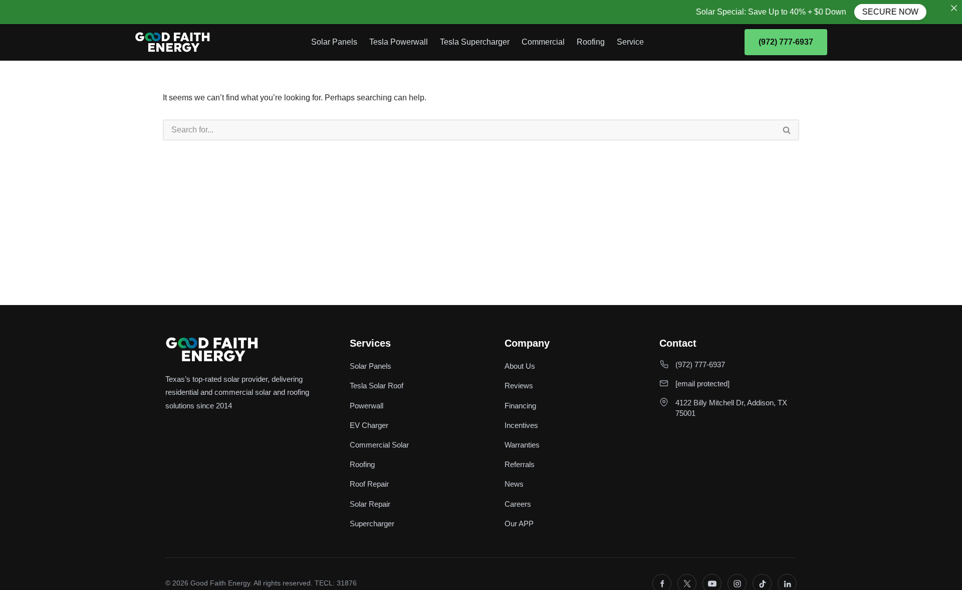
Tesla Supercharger (475, 42)
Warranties (522, 444)
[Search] (787, 129)
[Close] (954, 8)
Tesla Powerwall (398, 42)
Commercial (543, 42)
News (514, 484)
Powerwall (366, 405)
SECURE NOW (882, 12)
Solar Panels (334, 42)
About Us (520, 366)
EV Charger (369, 425)
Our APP (519, 523)
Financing (520, 405)
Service (630, 42)
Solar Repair (370, 504)
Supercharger (372, 523)
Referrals (520, 464)
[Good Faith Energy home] (172, 42)
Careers (518, 504)
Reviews (519, 385)
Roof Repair (369, 484)
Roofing (591, 42)
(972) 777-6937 (786, 42)
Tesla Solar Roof (376, 385)
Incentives (521, 425)
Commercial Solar (379, 444)
